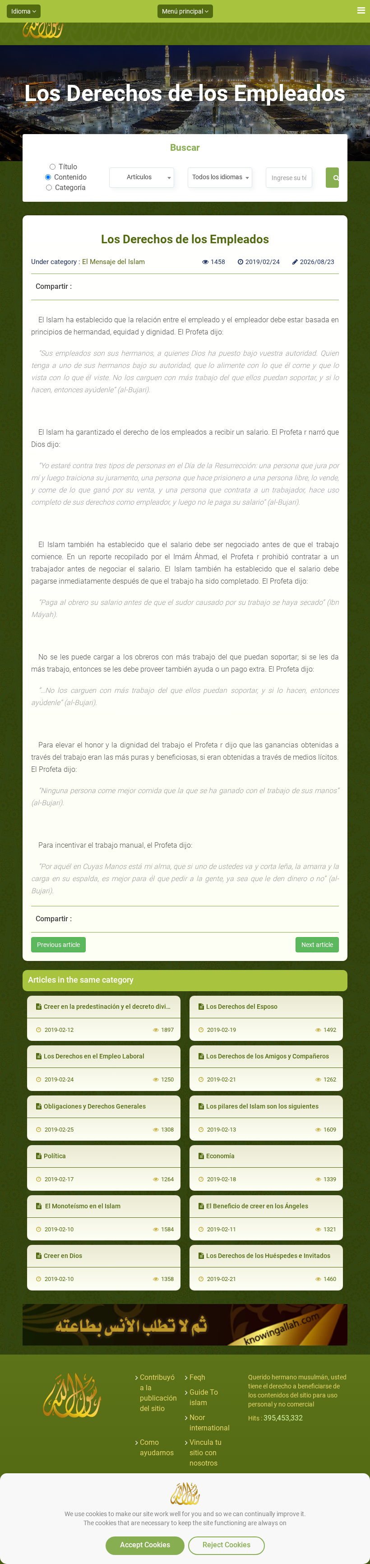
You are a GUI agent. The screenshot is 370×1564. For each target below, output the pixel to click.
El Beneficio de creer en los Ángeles (257, 1206)
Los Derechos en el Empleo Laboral (94, 1056)
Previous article (58, 944)
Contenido (70, 177)
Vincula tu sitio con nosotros (206, 1452)
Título (68, 166)
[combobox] (141, 177)
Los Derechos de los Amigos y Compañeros (267, 1056)
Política (55, 1156)
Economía (220, 1156)
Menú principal (183, 11)
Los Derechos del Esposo (242, 1006)
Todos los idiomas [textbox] (217, 177)
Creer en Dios (63, 1255)
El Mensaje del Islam (113, 262)
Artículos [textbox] (139, 177)
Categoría (70, 187)
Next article (317, 944)
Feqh (197, 1377)
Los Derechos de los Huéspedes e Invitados (268, 1255)
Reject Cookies (226, 1545)
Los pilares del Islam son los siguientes (262, 1106)
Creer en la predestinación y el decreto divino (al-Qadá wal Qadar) (138, 1006)
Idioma (21, 11)
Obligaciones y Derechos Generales (95, 1106)
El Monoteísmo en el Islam (82, 1206)
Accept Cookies (145, 1545)
